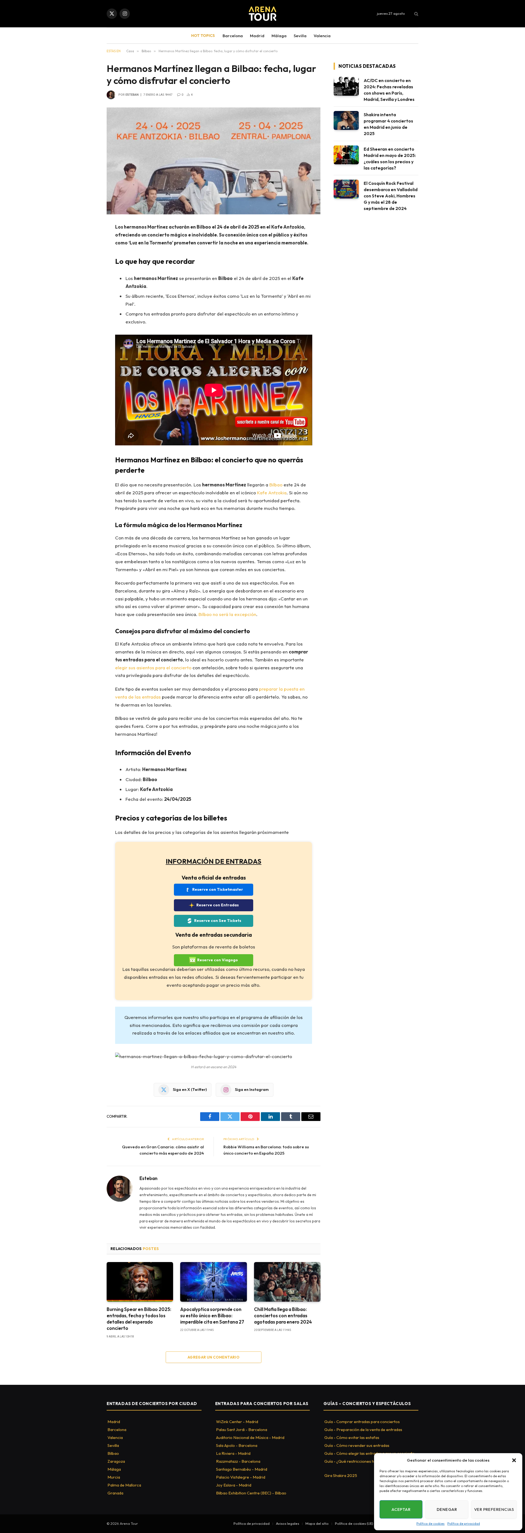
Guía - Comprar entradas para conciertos (362, 1421)
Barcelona (233, 35)
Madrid (257, 35)
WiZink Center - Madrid (237, 1421)
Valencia (322, 35)
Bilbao (275, 484)
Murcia (113, 1477)
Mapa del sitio (317, 1523)
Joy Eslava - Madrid (233, 1485)
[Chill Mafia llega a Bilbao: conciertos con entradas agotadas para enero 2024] (287, 1282)
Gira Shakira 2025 (340, 1475)
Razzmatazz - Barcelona (238, 1461)
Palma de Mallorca (124, 1485)
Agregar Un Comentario (214, 1357)
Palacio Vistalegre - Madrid (240, 1477)
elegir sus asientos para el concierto (153, 667)
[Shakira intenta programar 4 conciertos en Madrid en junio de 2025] (346, 120)
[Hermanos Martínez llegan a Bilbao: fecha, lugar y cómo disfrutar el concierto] (213, 160)
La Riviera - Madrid (233, 1453)
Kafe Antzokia (272, 492)
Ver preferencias (494, 1509)
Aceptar (401, 1509)
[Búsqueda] (415, 14)
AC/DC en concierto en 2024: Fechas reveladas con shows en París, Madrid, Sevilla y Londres (389, 90)
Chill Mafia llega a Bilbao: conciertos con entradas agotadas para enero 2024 (283, 1315)
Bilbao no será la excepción (227, 614)
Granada (115, 1493)
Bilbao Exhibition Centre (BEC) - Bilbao (251, 1493)
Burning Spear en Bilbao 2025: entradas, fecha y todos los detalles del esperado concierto (139, 1318)
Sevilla (300, 35)
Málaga (279, 35)
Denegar (447, 1509)
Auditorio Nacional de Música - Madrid (250, 1437)
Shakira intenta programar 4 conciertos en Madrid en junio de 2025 (388, 124)
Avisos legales (287, 1523)
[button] (514, 1460)
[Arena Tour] (262, 13)
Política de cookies (430, 1524)
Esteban (132, 95)
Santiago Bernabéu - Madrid (241, 1469)
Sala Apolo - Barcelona (236, 1445)
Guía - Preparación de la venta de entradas (363, 1429)
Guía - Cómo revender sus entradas (356, 1445)
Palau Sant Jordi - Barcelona (241, 1429)
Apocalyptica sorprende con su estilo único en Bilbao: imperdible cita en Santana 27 (212, 1315)
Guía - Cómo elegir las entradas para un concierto (369, 1453)
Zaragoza (116, 1461)
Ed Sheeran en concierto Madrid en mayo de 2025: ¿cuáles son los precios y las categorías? (390, 158)
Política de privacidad (463, 1524)
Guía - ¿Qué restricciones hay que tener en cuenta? (371, 1461)
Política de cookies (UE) (354, 1523)
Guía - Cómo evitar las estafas (351, 1437)
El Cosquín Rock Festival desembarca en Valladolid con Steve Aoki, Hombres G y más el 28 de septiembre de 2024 (391, 195)
